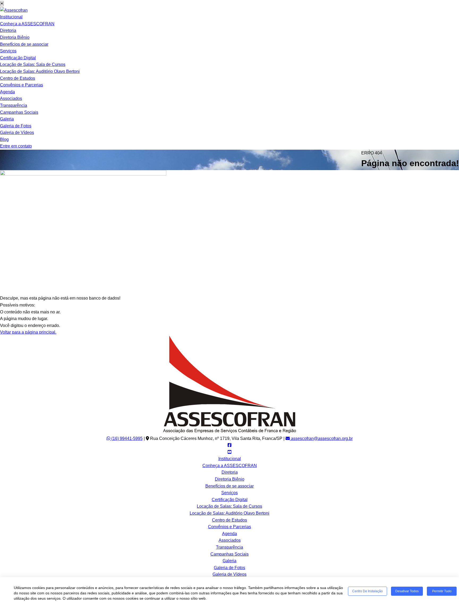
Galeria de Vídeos (17, 132)
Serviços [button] (8, 51)
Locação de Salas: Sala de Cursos (32, 64)
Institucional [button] (11, 17)
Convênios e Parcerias (21, 85)
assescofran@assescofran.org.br (321, 438)
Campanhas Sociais (19, 112)
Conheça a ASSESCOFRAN (27, 24)
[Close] (2, 3)
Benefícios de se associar (24, 44)
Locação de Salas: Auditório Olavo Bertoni (40, 71)
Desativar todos (407, 591)
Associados (11, 98)
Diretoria (8, 30)
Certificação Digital (18, 58)
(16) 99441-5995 (126, 438)
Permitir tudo (442, 591)
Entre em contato (16, 146)
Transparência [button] (13, 105)
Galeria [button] (7, 119)
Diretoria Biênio (14, 37)
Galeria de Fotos (15, 126)
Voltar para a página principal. (28, 332)
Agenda (7, 92)
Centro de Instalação (367, 591)
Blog (4, 139)
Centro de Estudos (17, 78)
